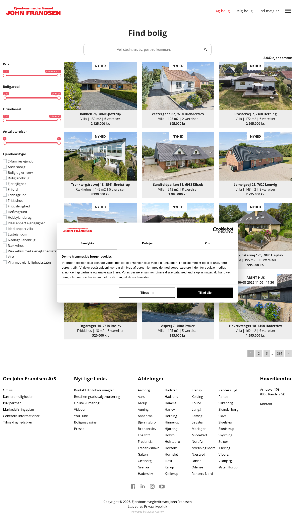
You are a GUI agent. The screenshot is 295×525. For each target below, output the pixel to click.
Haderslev (145, 473)
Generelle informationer (21, 416)
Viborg (224, 454)
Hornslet (171, 454)
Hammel (171, 403)
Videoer (80, 409)
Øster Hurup (228, 467)
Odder (196, 461)
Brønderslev (147, 428)
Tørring (224, 448)
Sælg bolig (244, 10)
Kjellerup (171, 473)
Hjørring (171, 428)
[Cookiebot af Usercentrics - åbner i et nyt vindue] (215, 230)
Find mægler (268, 10)
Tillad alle (205, 292)
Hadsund (171, 396)
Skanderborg (228, 409)
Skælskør (226, 422)
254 (279, 353)
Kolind (196, 403)
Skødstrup (226, 428)
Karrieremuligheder (18, 396)
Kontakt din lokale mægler (94, 390)
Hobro (170, 435)
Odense (197, 467)
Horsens (171, 448)
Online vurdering (87, 403)
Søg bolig (222, 10)
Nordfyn (198, 441)
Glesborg (145, 461)
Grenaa (143, 467)
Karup (169, 467)
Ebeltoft (144, 435)
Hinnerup (172, 422)
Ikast (168, 461)
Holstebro (172, 441)
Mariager (199, 428)
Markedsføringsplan (18, 409)
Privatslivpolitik (155, 506)
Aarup (142, 403)
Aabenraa (145, 416)
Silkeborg (226, 403)
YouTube (81, 416)
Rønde (223, 396)
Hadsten (171, 390)
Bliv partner (12, 403)
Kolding (197, 396)
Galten (143, 454)
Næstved (198, 454)
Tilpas (144, 292)
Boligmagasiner (86, 422)
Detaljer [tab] (147, 243)
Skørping (225, 435)
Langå (196, 409)
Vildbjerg (225, 461)
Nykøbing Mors (203, 448)
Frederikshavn (148, 448)
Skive (222, 416)
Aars (141, 396)
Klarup (197, 390)
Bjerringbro (147, 422)
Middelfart (199, 435)
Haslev (170, 409)
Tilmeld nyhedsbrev (18, 422)
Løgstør (198, 422)
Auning (143, 409)
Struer (223, 441)
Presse (79, 428)
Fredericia (145, 441)
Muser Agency (155, 511)
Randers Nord (202, 473)
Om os (8, 390)
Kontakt (266, 404)
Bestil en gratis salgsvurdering (97, 396)
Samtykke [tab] (87, 243)
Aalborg (144, 390)
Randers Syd (228, 390)
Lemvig (197, 416)
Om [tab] (207, 243)
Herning (171, 416)
